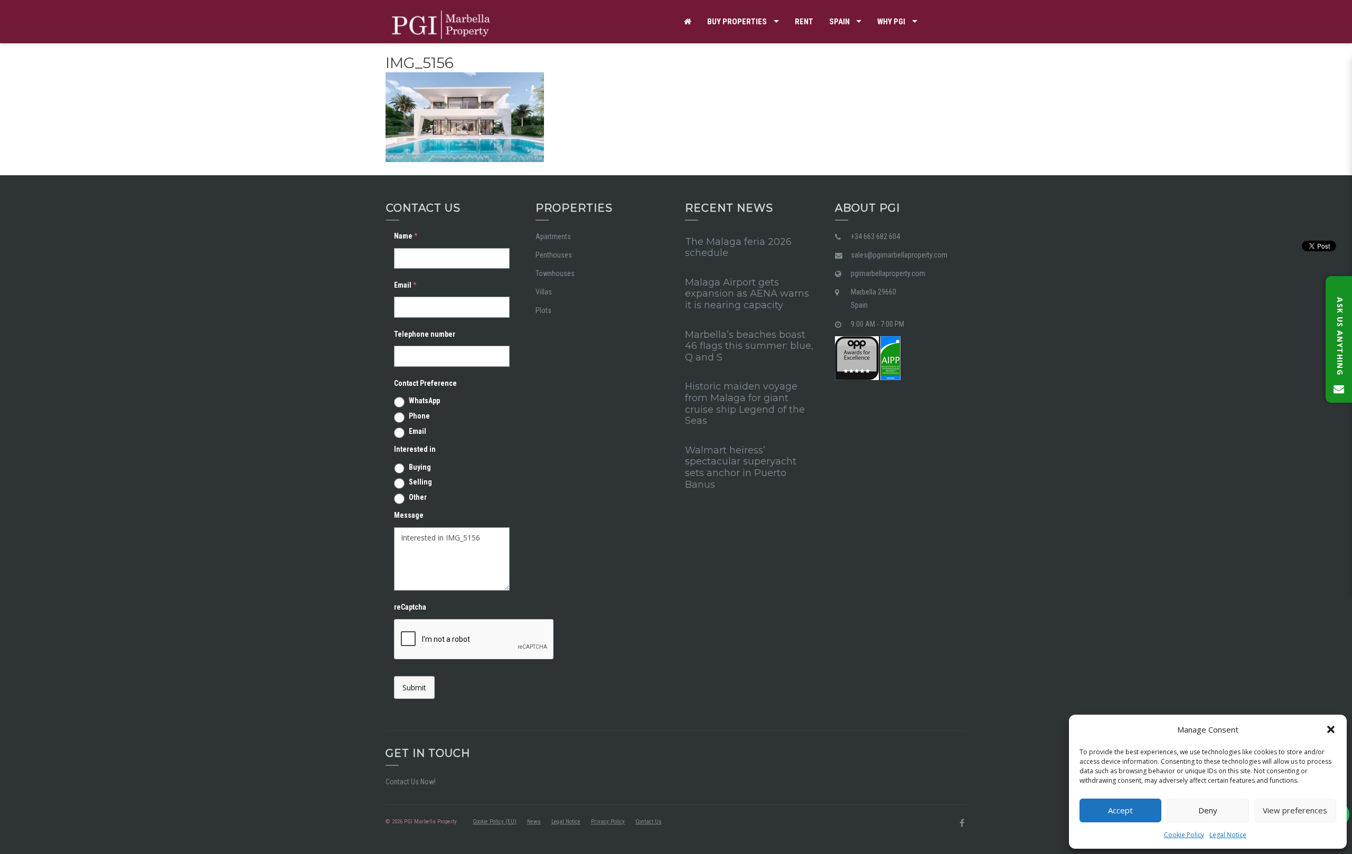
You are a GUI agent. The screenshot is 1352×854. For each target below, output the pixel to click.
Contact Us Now (410, 781)
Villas (544, 292)
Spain (839, 21)
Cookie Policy (1184, 834)
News (534, 821)
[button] (1331, 729)
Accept (1120, 810)
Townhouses (555, 273)
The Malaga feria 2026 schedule (738, 247)
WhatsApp (424, 400)
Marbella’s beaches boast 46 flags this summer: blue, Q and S (749, 346)
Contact (700, 65)
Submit (414, 687)
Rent (804, 21)
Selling (420, 482)
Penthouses (554, 255)
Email (417, 431)
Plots (543, 310)
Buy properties (737, 21)
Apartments (553, 236)
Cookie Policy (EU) (495, 821)
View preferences (1295, 810)
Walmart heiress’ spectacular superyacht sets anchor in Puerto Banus (740, 467)
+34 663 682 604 (875, 236)
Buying (420, 467)
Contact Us (648, 821)
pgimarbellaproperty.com (888, 273)
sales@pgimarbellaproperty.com (899, 255)
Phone (419, 416)
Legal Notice (1227, 834)
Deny (1207, 810)
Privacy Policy (608, 821)
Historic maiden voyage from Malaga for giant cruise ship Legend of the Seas (745, 403)
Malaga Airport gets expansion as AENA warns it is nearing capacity (747, 294)
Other (418, 497)
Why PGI (891, 21)
